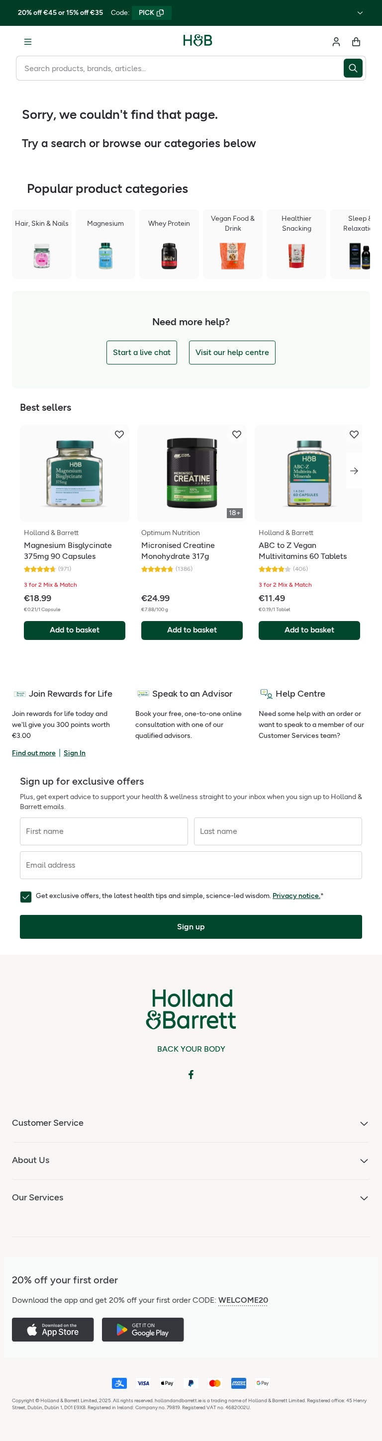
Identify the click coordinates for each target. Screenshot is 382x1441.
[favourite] (119, 435)
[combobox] (180, 68)
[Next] (354, 471)
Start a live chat (142, 352)
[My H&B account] (336, 42)
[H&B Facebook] (191, 1075)
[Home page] (198, 41)
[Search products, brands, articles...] (355, 68)
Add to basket (74, 629)
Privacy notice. (296, 896)
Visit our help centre (232, 352)
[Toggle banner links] (360, 13)
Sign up (191, 926)
